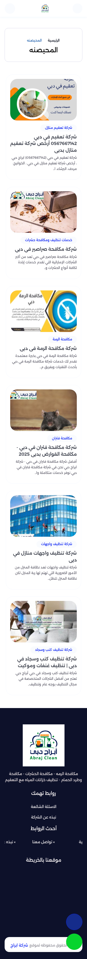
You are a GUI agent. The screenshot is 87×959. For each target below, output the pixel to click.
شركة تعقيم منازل (58, 128)
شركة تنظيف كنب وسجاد (53, 650)
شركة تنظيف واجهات (56, 544)
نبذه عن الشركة (43, 817)
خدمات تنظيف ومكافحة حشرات (48, 240)
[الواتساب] (74, 942)
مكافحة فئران (62, 438)
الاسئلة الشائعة (43, 806)
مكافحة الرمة (62, 339)
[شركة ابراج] (45, 8)
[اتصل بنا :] (74, 922)
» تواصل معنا (43, 842)
